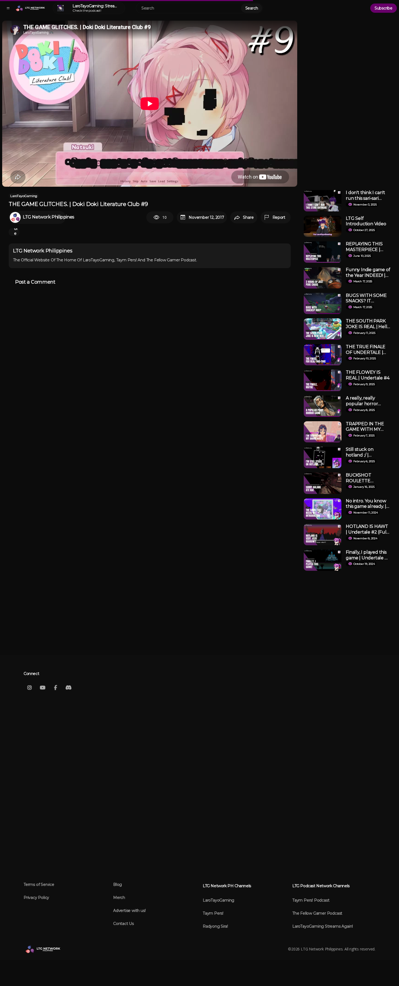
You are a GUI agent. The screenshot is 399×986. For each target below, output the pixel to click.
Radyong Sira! (215, 926)
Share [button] (248, 217)
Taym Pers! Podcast (310, 900)
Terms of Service (39, 884)
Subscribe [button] (383, 8)
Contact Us (123, 923)
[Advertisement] (349, 102)
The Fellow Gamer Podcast (317, 913)
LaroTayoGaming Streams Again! (322, 926)
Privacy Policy (36, 897)
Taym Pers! (213, 913)
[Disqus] (149, 356)
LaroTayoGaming (23, 196)
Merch (119, 897)
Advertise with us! (129, 910)
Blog (117, 884)
